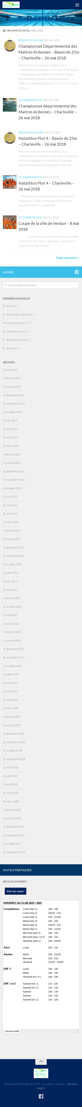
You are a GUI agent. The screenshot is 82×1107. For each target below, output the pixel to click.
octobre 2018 (14, 750)
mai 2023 (11, 429)
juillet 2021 (12, 572)
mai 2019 (11, 691)
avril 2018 (12, 792)
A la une (10, 305)
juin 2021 (11, 581)
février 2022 (13, 530)
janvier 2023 (13, 462)
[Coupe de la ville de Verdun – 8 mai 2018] (10, 222)
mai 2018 (11, 784)
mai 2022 (11, 505)
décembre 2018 (15, 733)
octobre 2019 (14, 666)
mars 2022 (12, 522)
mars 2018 (12, 801)
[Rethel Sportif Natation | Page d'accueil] (13, 5)
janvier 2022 (13, 538)
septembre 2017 (15, 852)
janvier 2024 (13, 386)
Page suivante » (67, 258)
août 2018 (12, 767)
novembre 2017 (15, 835)
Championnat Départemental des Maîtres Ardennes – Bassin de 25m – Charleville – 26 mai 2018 (48, 52)
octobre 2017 (14, 843)
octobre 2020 (14, 606)
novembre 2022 (15, 479)
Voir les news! (15, 891)
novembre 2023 (15, 403)
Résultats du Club (30, 40)
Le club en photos (30, 100)
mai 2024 (11, 369)
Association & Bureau (18, 314)
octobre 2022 (14, 488)
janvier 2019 (13, 725)
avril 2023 (12, 437)
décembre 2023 (15, 395)
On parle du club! (16, 331)
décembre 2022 (15, 471)
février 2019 (13, 716)
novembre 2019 (15, 657)
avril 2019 (12, 699)
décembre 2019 (15, 648)
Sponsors (11, 348)
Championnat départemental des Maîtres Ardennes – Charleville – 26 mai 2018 (47, 112)
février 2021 (13, 598)
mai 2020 (11, 615)
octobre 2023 (14, 412)
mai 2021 (11, 589)
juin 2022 (11, 496)
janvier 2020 (13, 640)
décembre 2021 (15, 547)
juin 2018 (11, 776)
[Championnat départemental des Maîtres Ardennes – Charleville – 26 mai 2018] (10, 105)
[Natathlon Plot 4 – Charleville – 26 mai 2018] (10, 182)
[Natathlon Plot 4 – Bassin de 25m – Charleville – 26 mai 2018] (10, 137)
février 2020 (13, 632)
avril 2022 (12, 513)
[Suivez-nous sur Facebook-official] (77, 272)
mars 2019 (12, 708)
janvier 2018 (13, 818)
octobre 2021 (14, 564)
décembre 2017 (15, 826)
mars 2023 (12, 445)
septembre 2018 (15, 759)
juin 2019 (11, 682)
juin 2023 (11, 420)
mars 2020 (12, 623)
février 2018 (13, 809)
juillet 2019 (12, 674)
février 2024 (13, 378)
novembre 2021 (15, 555)
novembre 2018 (15, 742)
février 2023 (13, 454)
